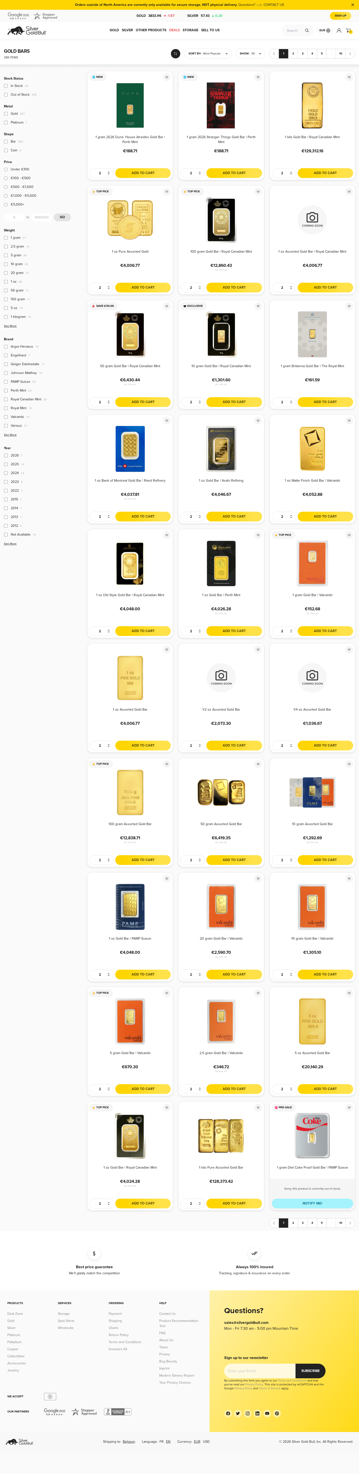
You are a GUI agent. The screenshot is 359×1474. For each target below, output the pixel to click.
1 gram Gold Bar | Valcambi (312, 595)
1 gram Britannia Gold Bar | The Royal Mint (312, 366)
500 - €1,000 (22, 187)
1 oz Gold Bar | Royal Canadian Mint (130, 1167)
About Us (166, 1340)
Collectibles (16, 1356)
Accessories (16, 1363)
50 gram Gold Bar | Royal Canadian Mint (130, 366)
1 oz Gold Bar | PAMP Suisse (130, 938)
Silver (204, 16)
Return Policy (119, 1335)
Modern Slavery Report (176, 1375)
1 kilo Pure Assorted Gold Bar (221, 1167)
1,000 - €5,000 (23, 196)
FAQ (162, 1333)
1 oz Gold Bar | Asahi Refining (221, 480)
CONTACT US (274, 5)
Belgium (129, 1442)
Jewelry (13, 1370)
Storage (64, 1314)
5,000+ (17, 204)
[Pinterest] (277, 1413)
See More (10, 326)
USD (206, 1442)
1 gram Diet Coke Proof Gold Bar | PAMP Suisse (312, 1167)
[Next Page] (350, 54)
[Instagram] (248, 1413)
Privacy (164, 1354)
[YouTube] (267, 1413)
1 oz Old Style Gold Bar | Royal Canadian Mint (130, 595)
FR (161, 1442)
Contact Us (167, 1314)
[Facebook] (228, 1413)
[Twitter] (238, 1413)
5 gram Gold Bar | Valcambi (130, 1053)
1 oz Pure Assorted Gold (130, 251)
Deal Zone (15, 1314)
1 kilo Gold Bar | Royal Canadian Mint (312, 137)
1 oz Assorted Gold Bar (130, 709)
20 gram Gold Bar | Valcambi (221, 938)
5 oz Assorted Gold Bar (312, 1053)
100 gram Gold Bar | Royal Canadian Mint (221, 251)
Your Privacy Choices (175, 1383)
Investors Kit (118, 1349)
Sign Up (340, 16)
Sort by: (195, 53)
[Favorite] (167, 77)
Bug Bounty (168, 1361)
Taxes (163, 1347)
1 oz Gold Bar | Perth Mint (221, 595)
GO (62, 217)
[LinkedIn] (257, 1413)
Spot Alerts (66, 1321)
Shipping (115, 1321)
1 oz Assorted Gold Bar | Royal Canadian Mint (312, 251)
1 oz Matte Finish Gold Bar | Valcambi (312, 480)
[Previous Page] (274, 54)
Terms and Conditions (125, 1342)
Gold (156, 16)
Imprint (164, 1368)
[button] (208, 54)
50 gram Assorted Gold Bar (221, 824)
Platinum (13, 1335)
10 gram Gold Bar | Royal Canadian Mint (221, 366)
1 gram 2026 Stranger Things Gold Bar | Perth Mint (221, 139)
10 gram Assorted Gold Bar (312, 824)
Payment (115, 1314)
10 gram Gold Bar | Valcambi (312, 938)
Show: (244, 53)
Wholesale (66, 1328)
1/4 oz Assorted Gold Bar (312, 709)
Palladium (14, 1342)
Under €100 (20, 169)
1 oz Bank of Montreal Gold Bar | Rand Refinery (130, 480)
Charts (113, 1328)
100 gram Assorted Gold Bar (130, 824)
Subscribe (310, 1371)
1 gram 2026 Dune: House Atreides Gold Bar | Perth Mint (130, 139)
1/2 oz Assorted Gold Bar (221, 709)
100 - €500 (21, 178)
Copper (13, 1349)
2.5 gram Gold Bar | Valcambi (221, 1053)
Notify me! (313, 1203)
